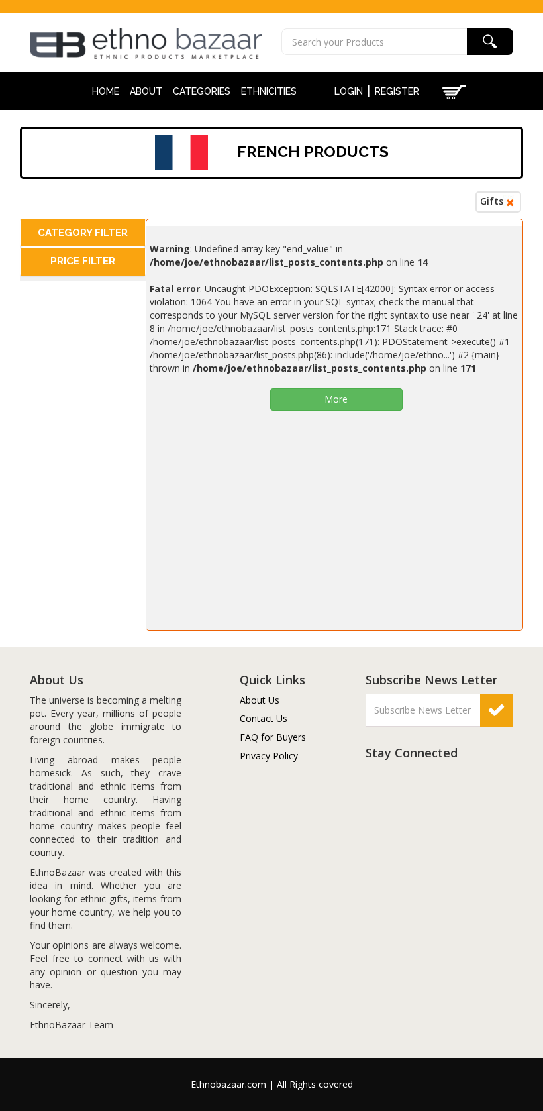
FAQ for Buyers (273, 737)
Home (105, 91)
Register (397, 91)
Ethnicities (269, 91)
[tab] (83, 232)
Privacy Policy (269, 755)
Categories (201, 91)
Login (348, 91)
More (336, 399)
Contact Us (263, 718)
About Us (259, 700)
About (146, 91)
